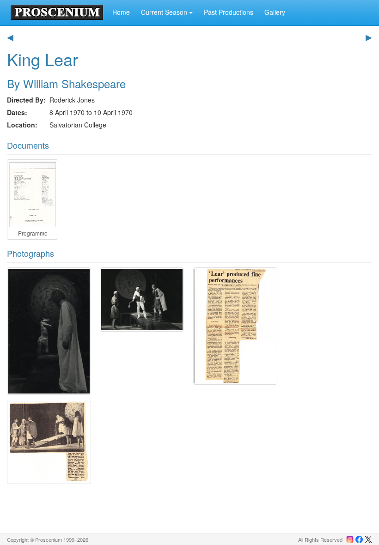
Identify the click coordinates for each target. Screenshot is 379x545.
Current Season (165, 12)
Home (121, 12)
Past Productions (228, 12)
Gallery (274, 12)
